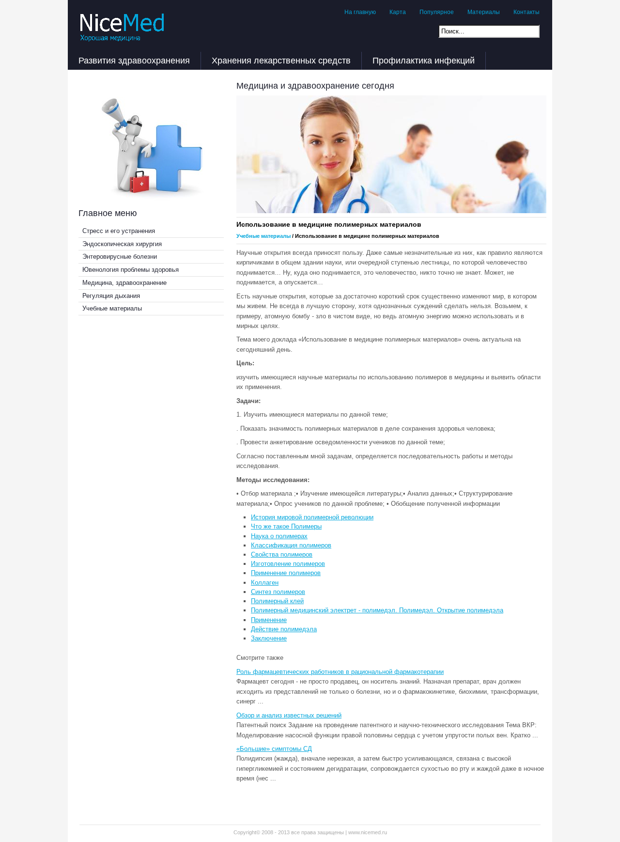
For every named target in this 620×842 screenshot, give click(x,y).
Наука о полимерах (279, 536)
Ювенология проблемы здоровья (130, 269)
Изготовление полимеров (288, 563)
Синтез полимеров (278, 591)
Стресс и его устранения (118, 230)
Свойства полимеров (281, 554)
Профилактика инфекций (423, 60)
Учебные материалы (112, 308)
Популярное (436, 12)
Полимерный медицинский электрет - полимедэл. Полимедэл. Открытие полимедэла (377, 610)
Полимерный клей (277, 601)
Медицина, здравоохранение (124, 282)
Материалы (483, 12)
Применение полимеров (286, 573)
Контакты (526, 12)
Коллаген (265, 582)
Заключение (269, 638)
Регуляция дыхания (111, 295)
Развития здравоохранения (134, 60)
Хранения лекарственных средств (281, 60)
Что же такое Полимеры (286, 526)
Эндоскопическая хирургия (122, 244)
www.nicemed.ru (367, 832)
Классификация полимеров (291, 545)
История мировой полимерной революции (312, 517)
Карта (397, 12)
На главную (360, 12)
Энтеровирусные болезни (119, 256)
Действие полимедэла (284, 629)
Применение (269, 620)
